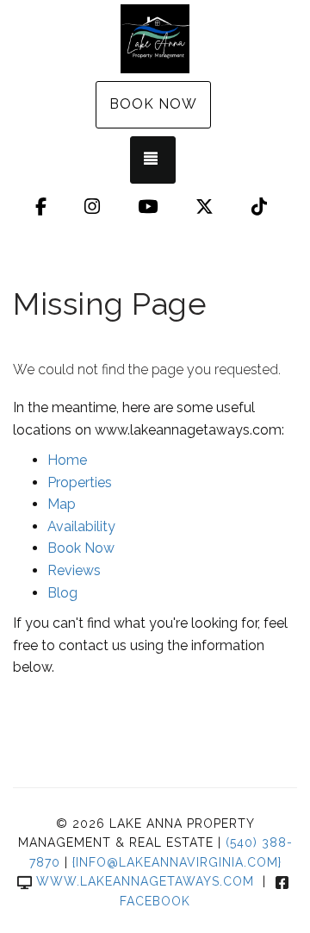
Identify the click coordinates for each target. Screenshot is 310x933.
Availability (81, 526)
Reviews (74, 570)
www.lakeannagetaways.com (145, 881)
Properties (79, 482)
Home (67, 460)
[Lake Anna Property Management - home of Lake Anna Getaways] (155, 38)
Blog (62, 593)
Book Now (153, 104)
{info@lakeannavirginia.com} (177, 862)
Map (61, 504)
